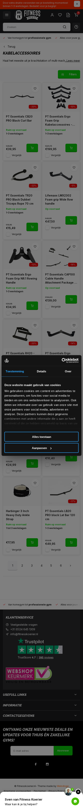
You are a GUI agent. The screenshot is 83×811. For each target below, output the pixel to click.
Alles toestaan (41, 436)
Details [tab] (41, 371)
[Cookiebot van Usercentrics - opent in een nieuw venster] (62, 360)
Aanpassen (39, 448)
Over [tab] (68, 371)
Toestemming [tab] (15, 371)
